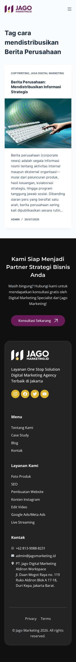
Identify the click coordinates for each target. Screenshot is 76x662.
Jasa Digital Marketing (47, 73)
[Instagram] (15, 394)
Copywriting (20, 73)
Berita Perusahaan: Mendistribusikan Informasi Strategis (36, 87)
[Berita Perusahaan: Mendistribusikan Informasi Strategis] (38, 123)
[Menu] (69, 9)
